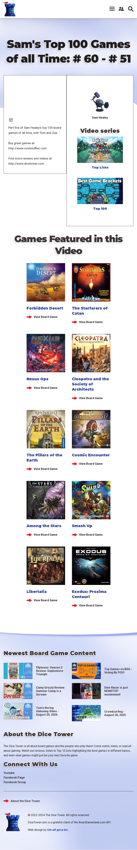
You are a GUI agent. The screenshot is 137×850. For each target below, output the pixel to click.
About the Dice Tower (25, 801)
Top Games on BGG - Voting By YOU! (118, 670)
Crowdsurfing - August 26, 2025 (115, 713)
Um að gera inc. (57, 830)
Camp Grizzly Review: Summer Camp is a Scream (50, 691)
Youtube (9, 773)
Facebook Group (15, 782)
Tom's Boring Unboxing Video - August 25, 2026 (47, 711)
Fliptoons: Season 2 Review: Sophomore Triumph (49, 671)
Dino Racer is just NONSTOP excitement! (116, 691)
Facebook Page (14, 777)
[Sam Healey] (100, 102)
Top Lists (100, 167)
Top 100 (100, 209)
